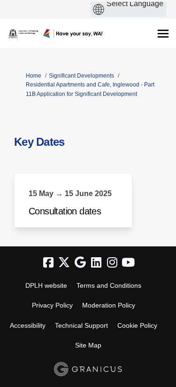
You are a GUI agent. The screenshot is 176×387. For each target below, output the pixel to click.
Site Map (88, 345)
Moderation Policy (108, 305)
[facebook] (48, 263)
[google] (80, 263)
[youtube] (128, 263)
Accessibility (28, 325)
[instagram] (112, 263)
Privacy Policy (52, 305)
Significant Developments (81, 75)
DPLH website (46, 285)
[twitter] (64, 263)
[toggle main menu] (163, 33)
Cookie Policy (137, 325)
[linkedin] (96, 263)
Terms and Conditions (109, 285)
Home (33, 75)
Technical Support (81, 325)
